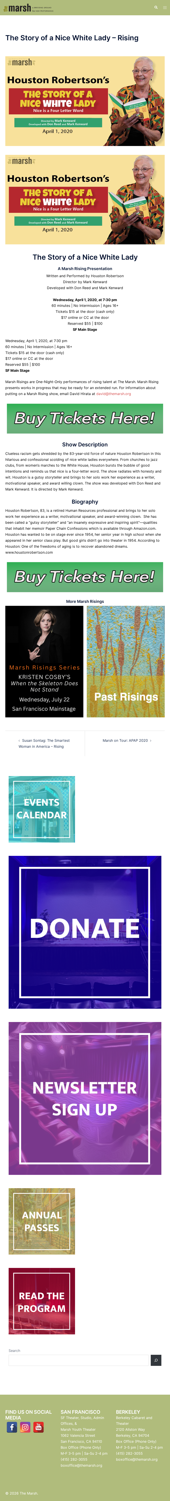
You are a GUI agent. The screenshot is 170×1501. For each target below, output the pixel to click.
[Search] (156, 1360)
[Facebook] (11, 1427)
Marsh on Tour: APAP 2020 (125, 740)
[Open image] (44, 661)
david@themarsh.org (113, 393)
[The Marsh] (28, 7)
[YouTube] (38, 1427)
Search (14, 1350)
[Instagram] (25, 1427)
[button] (156, 7)
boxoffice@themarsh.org (81, 1465)
